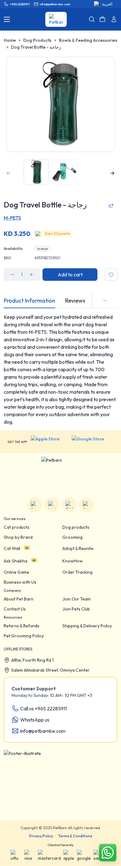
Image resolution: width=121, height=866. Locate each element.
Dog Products (37, 40)
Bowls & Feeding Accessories (88, 40)
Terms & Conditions (75, 836)
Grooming (72, 537)
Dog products (75, 527)
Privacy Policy (41, 836)
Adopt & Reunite (77, 548)
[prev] (9, 173)
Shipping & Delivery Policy (87, 626)
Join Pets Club (76, 609)
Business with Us (20, 582)
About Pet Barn (19, 599)
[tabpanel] (60, 369)
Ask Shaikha (15, 561)
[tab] (29, 300)
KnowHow (72, 561)
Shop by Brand (18, 537)
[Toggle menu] (7, 19)
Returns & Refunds (21, 626)
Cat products (16, 527)
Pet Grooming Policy (24, 636)
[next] (112, 173)
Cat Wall (12, 548)
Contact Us (15, 609)
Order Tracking (77, 572)
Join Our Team (76, 599)
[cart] (102, 19)
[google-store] (93, 441)
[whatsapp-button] (107, 852)
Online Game (16, 572)
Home (10, 40)
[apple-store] (49, 441)
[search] (92, 19)
